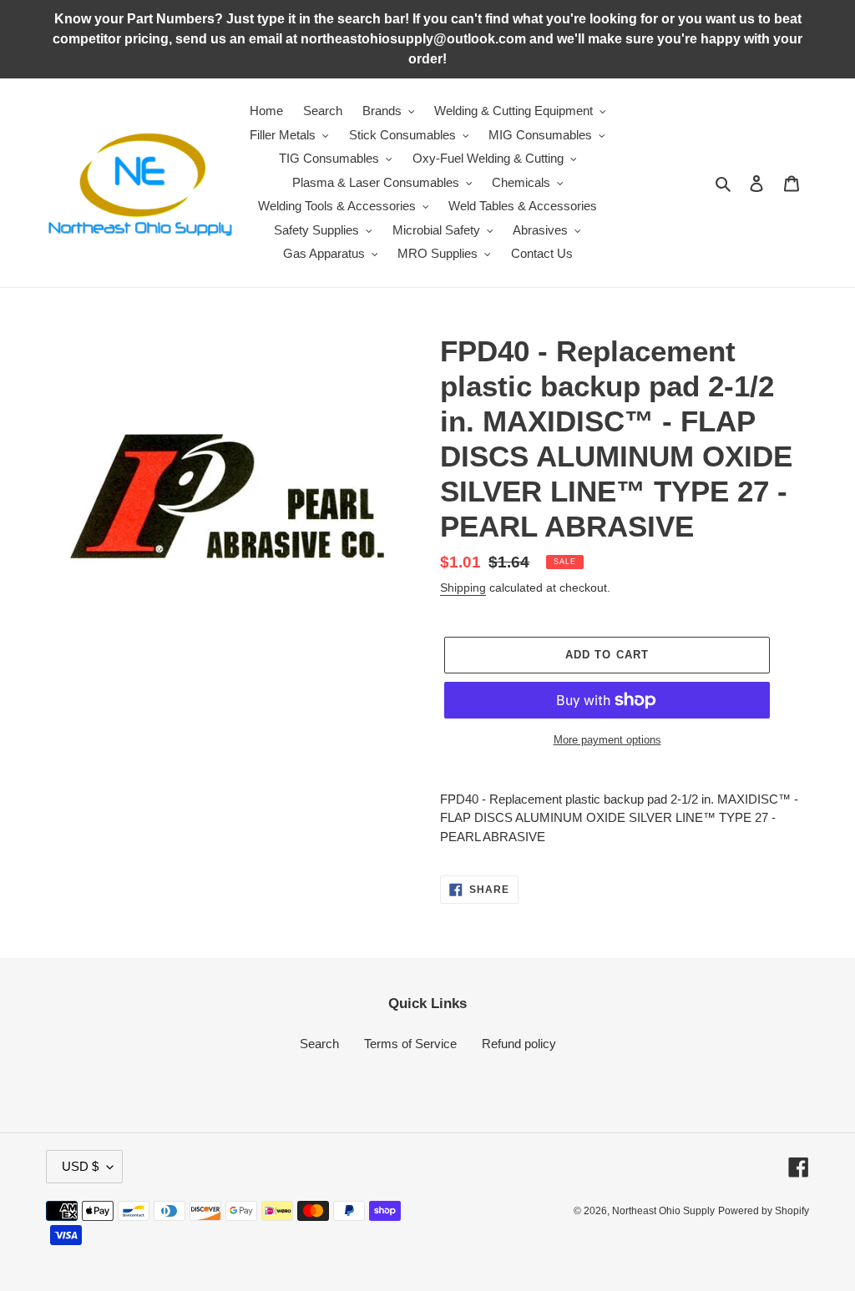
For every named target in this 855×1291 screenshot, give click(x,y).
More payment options (607, 740)
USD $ (80, 1166)
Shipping (463, 587)
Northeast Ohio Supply (663, 1211)
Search (319, 1043)
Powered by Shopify (763, 1211)
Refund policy (519, 1043)
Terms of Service (410, 1043)
